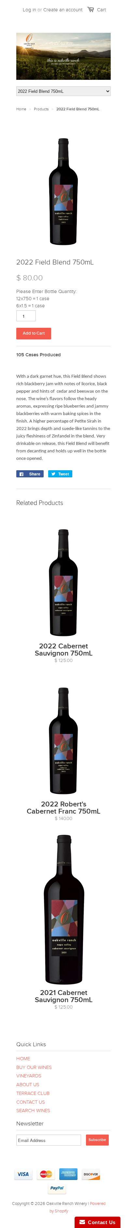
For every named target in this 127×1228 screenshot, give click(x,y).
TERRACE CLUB (32, 1093)
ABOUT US (27, 1084)
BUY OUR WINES (34, 1067)
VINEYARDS (28, 1076)
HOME (23, 1059)
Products (41, 109)
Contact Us (100, 1222)
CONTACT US (30, 1102)
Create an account (62, 10)
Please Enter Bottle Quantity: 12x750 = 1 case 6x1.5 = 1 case (46, 299)
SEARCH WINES (33, 1110)
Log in (29, 10)
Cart (101, 10)
